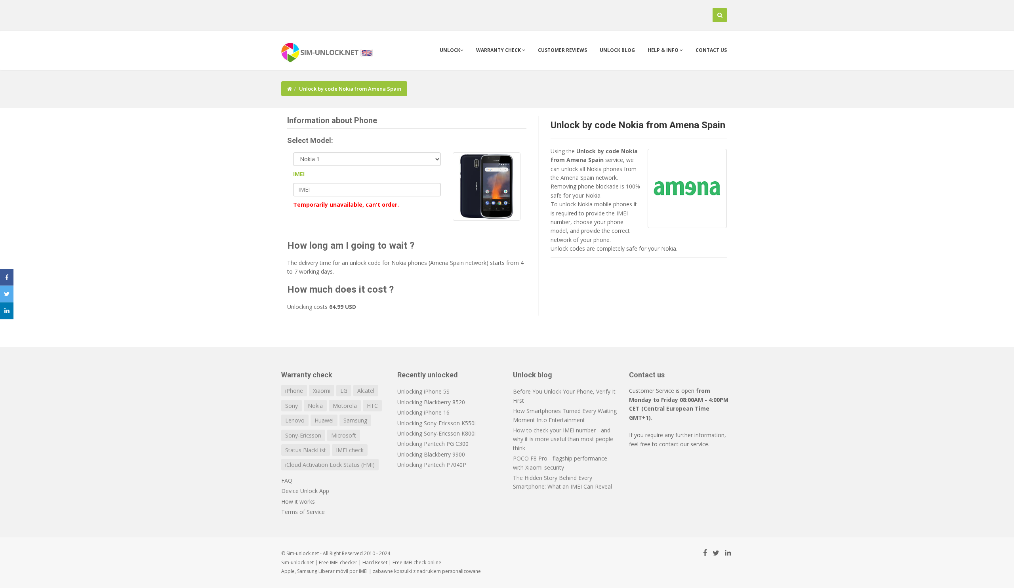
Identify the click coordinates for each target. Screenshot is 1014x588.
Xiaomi (321, 390)
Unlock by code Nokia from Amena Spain (638, 125)
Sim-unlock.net (297, 562)
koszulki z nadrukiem (417, 571)
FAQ (286, 480)
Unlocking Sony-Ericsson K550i (436, 423)
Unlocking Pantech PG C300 (433, 443)
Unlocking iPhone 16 (423, 412)
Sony (291, 405)
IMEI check (350, 450)
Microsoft (343, 435)
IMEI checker (343, 562)
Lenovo (295, 420)
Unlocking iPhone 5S (423, 391)
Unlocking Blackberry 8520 (431, 402)
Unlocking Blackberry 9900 (431, 454)
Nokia (315, 405)
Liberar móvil (333, 571)
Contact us (711, 50)
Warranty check (499, 50)
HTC (372, 405)
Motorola (345, 405)
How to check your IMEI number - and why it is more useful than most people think (563, 439)
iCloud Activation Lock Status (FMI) (330, 464)
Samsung (355, 420)
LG (343, 390)
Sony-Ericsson (303, 435)
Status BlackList (305, 450)
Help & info (664, 50)
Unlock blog (617, 50)
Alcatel (365, 390)
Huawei (324, 420)
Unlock (450, 50)
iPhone (294, 390)
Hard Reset (374, 562)
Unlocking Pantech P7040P (431, 464)
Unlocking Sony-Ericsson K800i (436, 433)
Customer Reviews (562, 50)
